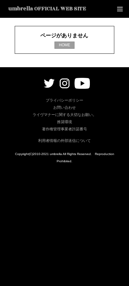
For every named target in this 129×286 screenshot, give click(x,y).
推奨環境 (64, 122)
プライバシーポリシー (64, 100)
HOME (64, 45)
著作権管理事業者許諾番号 (64, 129)
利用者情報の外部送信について (64, 141)
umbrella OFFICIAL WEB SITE (47, 9)
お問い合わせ (64, 107)
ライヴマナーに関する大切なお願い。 (64, 115)
